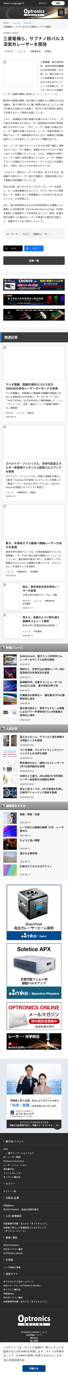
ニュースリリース (47, 94)
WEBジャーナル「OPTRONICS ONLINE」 (22, 1285)
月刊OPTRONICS (11, 1245)
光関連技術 (35, 51)
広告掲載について (34, 1334)
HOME (6, 23)
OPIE (5, 1149)
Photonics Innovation (13, 1161)
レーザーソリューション (15, 1165)
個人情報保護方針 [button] (14, 1359)
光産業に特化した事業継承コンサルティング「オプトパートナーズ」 (24, 1229)
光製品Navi (8, 1205)
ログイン (43, 3)
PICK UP (28, 23)
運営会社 (34, 1337)
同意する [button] (34, 1368)
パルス (25, 234)
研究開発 (34, 571)
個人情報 (34, 1340)
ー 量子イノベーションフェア (18, 1153)
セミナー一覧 (9, 1191)
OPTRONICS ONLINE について (34, 1332)
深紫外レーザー (41, 234)
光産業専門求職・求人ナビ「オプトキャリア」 (25, 1223)
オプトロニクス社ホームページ (18, 1281)
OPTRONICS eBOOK (13, 1253)
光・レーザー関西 (11, 1157)
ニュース (16, 23)
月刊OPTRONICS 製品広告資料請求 (21, 1209)
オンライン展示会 (11, 1177)
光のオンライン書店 (13, 1249)
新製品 (48, 51)
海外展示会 (8, 1169)
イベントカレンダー (13, 1173)
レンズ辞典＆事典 (11, 1267)
